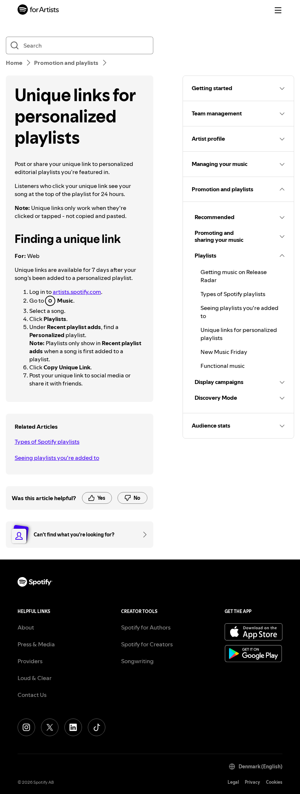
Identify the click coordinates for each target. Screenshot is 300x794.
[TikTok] (96, 727)
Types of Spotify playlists (47, 441)
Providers (30, 661)
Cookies (274, 782)
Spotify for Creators (147, 644)
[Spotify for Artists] (38, 10)
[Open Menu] (278, 10)
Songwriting (137, 661)
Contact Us (32, 695)
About (26, 627)
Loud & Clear (35, 678)
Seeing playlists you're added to (57, 458)
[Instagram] (26, 727)
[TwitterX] (50, 727)
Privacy (252, 782)
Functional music (222, 366)
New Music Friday (223, 352)
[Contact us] (142, 534)
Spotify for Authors (145, 627)
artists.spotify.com (77, 292)
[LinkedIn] (73, 727)
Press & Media (36, 644)
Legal (233, 782)
